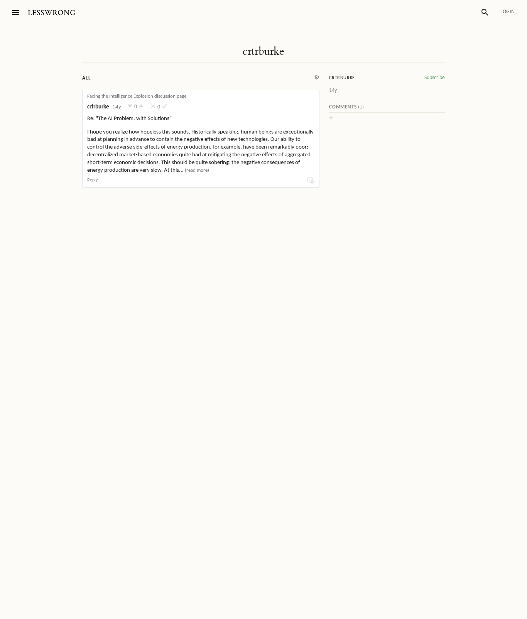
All (86, 78)
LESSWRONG (51, 13)
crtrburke (263, 51)
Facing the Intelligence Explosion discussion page (136, 96)
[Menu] (15, 12)
